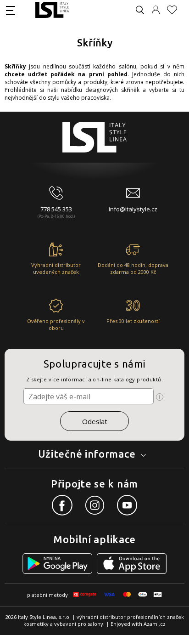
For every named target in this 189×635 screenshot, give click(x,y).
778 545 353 (56, 209)
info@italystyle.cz (133, 209)
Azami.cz (155, 623)
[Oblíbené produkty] (175, 10)
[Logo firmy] (52, 10)
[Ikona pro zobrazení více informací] (159, 397)
